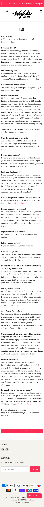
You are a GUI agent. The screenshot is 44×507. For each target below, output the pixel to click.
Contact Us (15, 497)
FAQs (7, 497)
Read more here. (19, 203)
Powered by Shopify (22, 502)
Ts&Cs (24, 497)
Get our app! (34, 495)
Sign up (35, 469)
